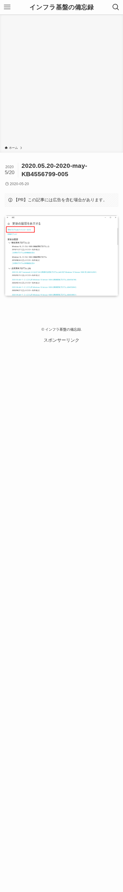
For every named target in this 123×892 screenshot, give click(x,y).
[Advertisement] (61, 81)
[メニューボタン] (7, 7)
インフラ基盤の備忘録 (62, 7)
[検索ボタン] (116, 7)
